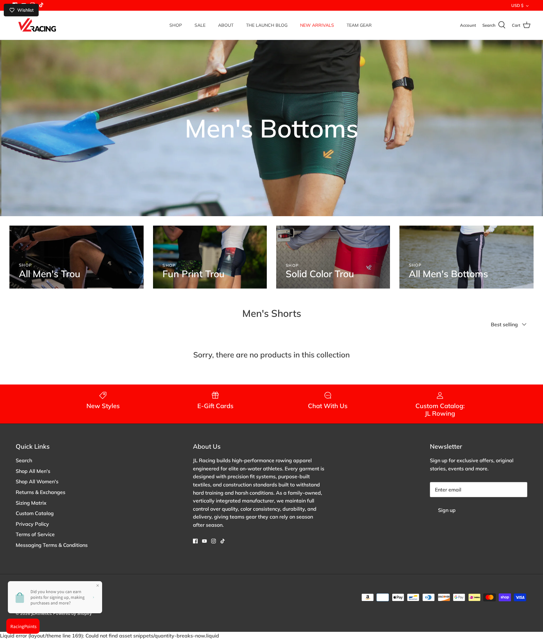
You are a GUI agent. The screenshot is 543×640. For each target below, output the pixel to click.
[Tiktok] (41, 5)
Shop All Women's (37, 481)
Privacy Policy (32, 524)
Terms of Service (35, 534)
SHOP (175, 25)
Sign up (447, 510)
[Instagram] (213, 541)
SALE (200, 25)
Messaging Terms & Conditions (52, 545)
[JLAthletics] (37, 25)
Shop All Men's (33, 471)
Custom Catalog (35, 513)
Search (24, 460)
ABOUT (225, 25)
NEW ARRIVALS (317, 25)
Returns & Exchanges (40, 492)
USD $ (517, 5)
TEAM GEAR (359, 25)
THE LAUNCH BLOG (267, 25)
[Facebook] (195, 541)
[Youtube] (204, 541)
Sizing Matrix (31, 503)
